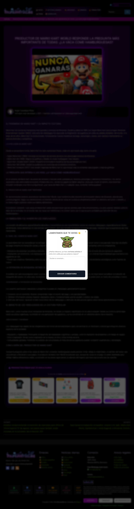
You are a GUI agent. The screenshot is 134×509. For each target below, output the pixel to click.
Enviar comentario (67, 274)
